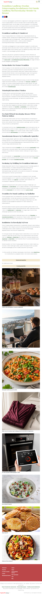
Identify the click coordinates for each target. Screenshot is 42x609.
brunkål (18, 147)
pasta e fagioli (29, 189)
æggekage (4, 238)
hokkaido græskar (21, 127)
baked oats (16, 237)
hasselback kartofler (19, 159)
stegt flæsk (11, 238)
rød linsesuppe (14, 132)
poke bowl (18, 210)
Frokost (3, 573)
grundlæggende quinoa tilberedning (20, 59)
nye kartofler (17, 156)
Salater (13, 567)
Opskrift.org (36, 252)
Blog (12, 578)
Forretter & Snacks (5, 571)
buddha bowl (11, 210)
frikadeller (32, 215)
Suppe (13, 569)
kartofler (17, 106)
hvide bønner (13, 186)
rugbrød (16, 179)
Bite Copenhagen (15, 574)
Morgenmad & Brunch (6, 575)
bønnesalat (9, 189)
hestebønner (5, 186)
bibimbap (9, 237)
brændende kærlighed (7, 217)
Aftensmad (4, 567)
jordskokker (24, 106)
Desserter (4, 569)
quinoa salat (7, 59)
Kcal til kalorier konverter (9, 586)
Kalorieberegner (21, 586)
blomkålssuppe (12, 86)
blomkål (33, 81)
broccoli (28, 81)
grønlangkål (33, 147)
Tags (12, 576)
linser (12, 130)
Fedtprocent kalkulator (33, 586)
